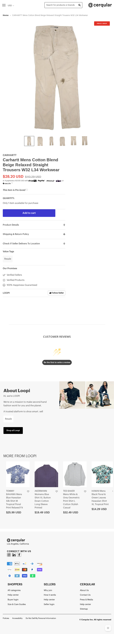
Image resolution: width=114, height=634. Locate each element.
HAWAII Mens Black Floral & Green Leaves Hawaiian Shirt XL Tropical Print (100, 497)
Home (5, 15)
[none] (29, 141)
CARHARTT (10, 155)
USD (10, 6)
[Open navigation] (4, 5)
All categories (14, 590)
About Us (84, 590)
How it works (50, 595)
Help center (13, 595)
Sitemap (84, 609)
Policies (6, 618)
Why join (48, 590)
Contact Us (85, 595)
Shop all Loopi (13, 430)
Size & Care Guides (17, 604)
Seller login (49, 604)
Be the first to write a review (57, 362)
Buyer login (13, 600)
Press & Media (86, 600)
